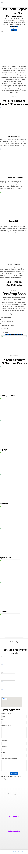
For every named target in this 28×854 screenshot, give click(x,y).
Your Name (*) (4, 740)
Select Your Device (6, 713)
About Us (13, 820)
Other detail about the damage (9, 758)
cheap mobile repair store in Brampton (13, 838)
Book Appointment (13, 825)
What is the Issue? (6, 725)
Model (2, 719)
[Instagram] (14, 810)
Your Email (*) (4, 746)
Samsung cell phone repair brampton (13, 840)
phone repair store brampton (14, 835)
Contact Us (13, 823)
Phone (3, 752)
